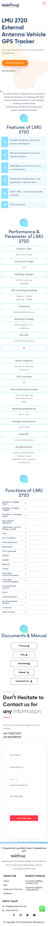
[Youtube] (34, 915)
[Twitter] (27, 915)
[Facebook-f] (14, 915)
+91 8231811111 (12, 737)
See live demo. (9, 71)
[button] (24, 249)
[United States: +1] (12, 779)
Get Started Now (15, 63)
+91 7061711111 (12, 733)
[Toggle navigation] (44, 3)
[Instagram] (20, 915)
